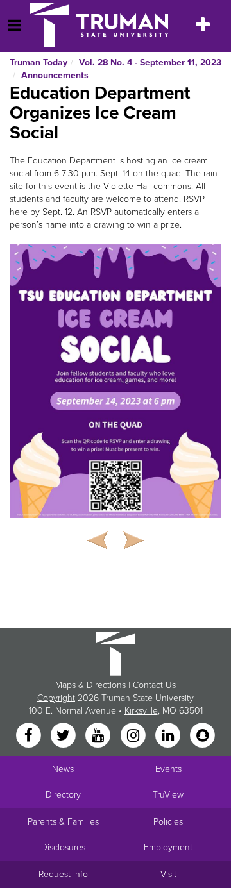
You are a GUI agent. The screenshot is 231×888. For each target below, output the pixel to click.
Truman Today (38, 62)
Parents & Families (63, 821)
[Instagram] (134, 736)
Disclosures (63, 847)
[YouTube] (99, 736)
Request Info (63, 874)
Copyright (56, 697)
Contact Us (154, 685)
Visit (168, 874)
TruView (168, 794)
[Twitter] (64, 736)
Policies (168, 821)
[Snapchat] (203, 736)
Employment (168, 847)
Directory (63, 794)
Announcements (55, 75)
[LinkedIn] (168, 736)
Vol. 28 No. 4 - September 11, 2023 (150, 62)
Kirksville (141, 710)
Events (168, 769)
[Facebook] (29, 736)
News (63, 769)
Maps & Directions (90, 685)
